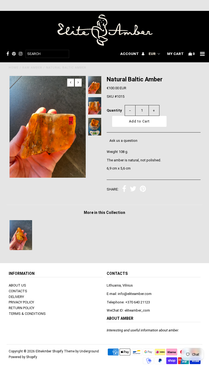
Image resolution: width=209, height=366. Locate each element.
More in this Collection (104, 212)
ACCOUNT (130, 54)
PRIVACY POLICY (21, 302)
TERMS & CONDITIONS (27, 314)
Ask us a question (123, 141)
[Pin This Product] (143, 189)
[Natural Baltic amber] (21, 249)
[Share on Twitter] (133, 189)
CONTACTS (18, 291)
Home (14, 67)
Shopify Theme (63, 351)
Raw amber (32, 67)
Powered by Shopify (23, 357)
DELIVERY (16, 297)
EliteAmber (43, 351)
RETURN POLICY (21, 308)
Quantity (114, 110)
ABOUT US (17, 285)
